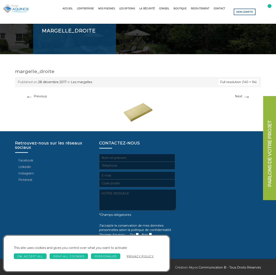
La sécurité (147, 8)
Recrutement (200, 8)
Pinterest (24, 180)
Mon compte (244, 11)
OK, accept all (30, 256)
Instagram (25, 173)
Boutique (180, 8)
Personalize (105, 256)
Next (242, 96)
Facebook (25, 160)
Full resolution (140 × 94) (238, 82)
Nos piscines (106, 8)
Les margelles (81, 82)
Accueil (68, 8)
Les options (127, 8)
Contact (219, 8)
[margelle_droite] (138, 112)
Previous (36, 96)
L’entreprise (85, 8)
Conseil (164, 8)
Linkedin (24, 167)
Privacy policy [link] (140, 256)
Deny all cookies (69, 256)
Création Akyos (186, 267)
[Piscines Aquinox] (16, 8)
